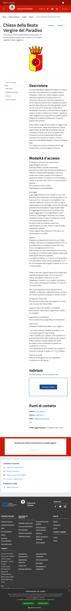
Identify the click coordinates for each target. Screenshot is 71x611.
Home (4, 17)
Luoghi (24, 17)
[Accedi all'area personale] (63, 2)
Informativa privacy (42, 560)
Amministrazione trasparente (41, 555)
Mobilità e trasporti (24, 536)
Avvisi (55, 528)
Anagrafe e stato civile (25, 523)
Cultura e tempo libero (25, 526)
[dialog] (35, 600)
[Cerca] (67, 9)
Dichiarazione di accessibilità (41, 567)
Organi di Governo (6, 521)
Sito (30, 422)
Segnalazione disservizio (22, 561)
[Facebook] (47, 9)
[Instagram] (56, 9)
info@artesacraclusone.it (42, 419)
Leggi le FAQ (22, 565)
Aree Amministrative (7, 525)
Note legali (39, 563)
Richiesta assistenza (24, 569)
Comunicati (56, 525)
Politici (3, 535)
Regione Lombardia (9, 2)
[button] (35, 608)
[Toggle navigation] (4, 9)
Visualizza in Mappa (48, 387)
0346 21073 (40, 415)
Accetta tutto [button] (28, 603)
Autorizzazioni (40, 542)
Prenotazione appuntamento (23, 555)
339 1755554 (40, 411)
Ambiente (39, 533)
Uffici (2, 528)
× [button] (69, 590)
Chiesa (31, 17)
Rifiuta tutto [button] (43, 603)
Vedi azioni (60, 26)
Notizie (55, 521)
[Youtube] (51, 9)
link (53, 599)
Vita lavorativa (23, 530)
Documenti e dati (6, 544)
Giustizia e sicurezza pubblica (42, 522)
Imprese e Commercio (25, 533)
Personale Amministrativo (6, 539)
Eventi (55, 541)
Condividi (51, 26)
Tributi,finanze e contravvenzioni (41, 528)
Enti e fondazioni (6, 531)
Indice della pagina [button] (11, 82)
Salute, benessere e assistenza (42, 537)
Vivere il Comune (14, 17)
